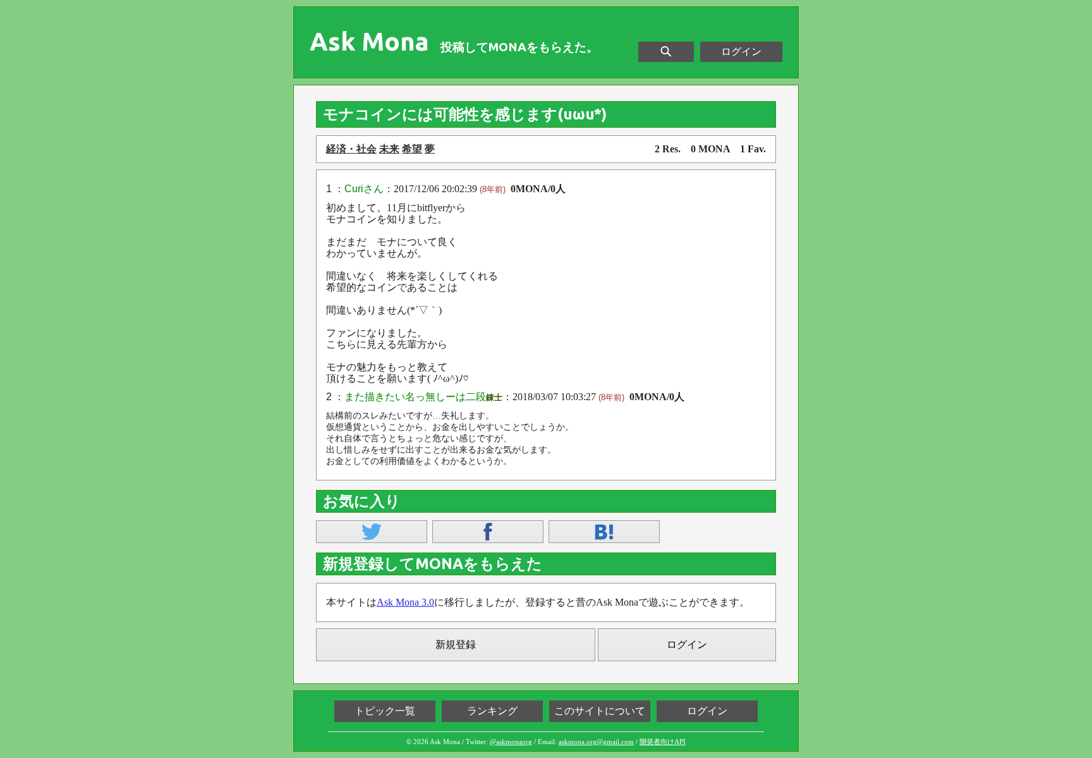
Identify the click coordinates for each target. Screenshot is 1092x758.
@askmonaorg (511, 741)
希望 (412, 149)
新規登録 (455, 644)
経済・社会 (351, 149)
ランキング (492, 711)
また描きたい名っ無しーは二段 (415, 396)
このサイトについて (599, 711)
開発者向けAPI (663, 741)
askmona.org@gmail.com (596, 741)
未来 (389, 149)
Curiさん (364, 188)
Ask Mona (369, 41)
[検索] (666, 52)
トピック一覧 (385, 711)
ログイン (741, 51)
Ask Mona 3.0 (405, 602)
